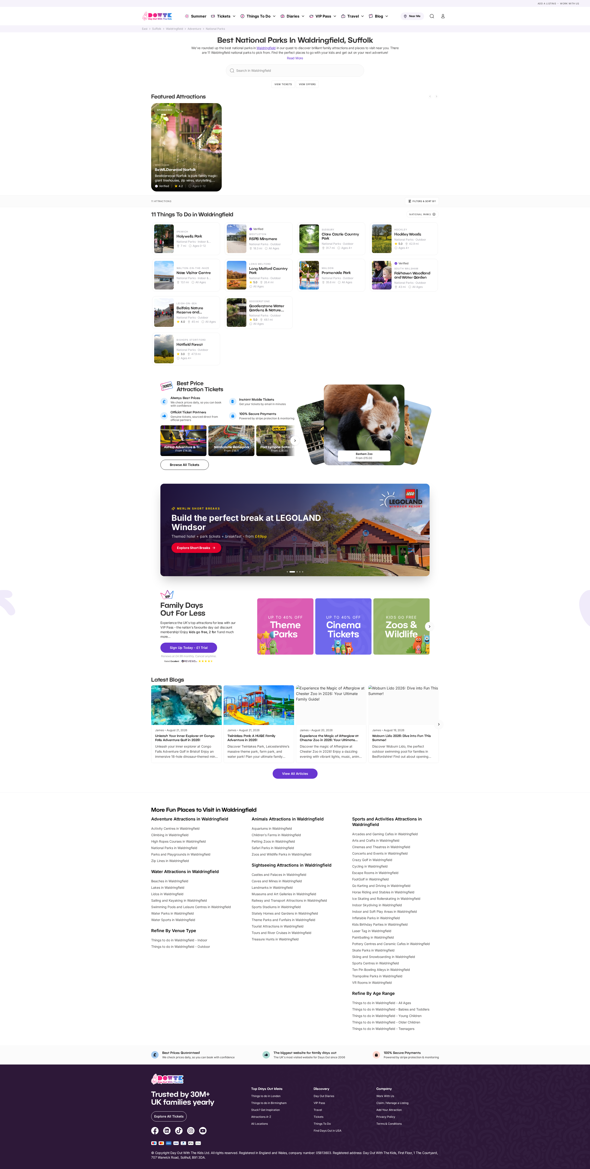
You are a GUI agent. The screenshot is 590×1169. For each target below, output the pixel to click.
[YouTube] (202, 1131)
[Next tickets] (295, 440)
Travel (353, 16)
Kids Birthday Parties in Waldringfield (380, 924)
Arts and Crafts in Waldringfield (375, 840)
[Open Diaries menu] (303, 16)
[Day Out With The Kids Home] (157, 16)
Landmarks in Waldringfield (272, 887)
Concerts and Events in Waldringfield (380, 853)
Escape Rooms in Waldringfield (375, 873)
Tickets (223, 16)
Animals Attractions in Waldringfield (288, 819)
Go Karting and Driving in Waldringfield (381, 886)
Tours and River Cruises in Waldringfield (281, 933)
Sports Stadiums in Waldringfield (276, 907)
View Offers (307, 84)
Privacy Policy (385, 1116)
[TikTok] (179, 1131)
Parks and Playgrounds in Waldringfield (180, 854)
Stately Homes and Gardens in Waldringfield (285, 913)
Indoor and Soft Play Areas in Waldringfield (384, 911)
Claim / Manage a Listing (392, 1103)
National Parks (215, 28)
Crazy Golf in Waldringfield (372, 860)
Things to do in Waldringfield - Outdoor (180, 946)
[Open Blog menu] (387, 16)
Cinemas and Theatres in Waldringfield (381, 847)
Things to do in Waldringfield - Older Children (386, 1022)
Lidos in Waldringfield (167, 894)
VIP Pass (323, 16)
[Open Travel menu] (363, 16)
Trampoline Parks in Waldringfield (377, 976)
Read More (295, 58)
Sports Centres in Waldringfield (375, 963)
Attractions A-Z (261, 1116)
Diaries (293, 16)
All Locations (259, 1123)
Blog (379, 16)
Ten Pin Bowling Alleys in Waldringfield (381, 970)
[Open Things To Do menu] (274, 16)
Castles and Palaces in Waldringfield (279, 875)
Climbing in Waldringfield (170, 835)
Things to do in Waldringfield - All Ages (381, 1003)
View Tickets (283, 84)
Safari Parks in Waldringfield (273, 848)
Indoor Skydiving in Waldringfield (377, 905)
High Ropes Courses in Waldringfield (178, 841)
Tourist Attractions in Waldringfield (278, 926)
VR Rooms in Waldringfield (372, 982)
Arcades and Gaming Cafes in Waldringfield (385, 834)
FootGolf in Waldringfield (370, 879)
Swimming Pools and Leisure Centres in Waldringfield (191, 907)
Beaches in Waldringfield (169, 881)
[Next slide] (436, 96)
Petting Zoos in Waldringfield (273, 841)
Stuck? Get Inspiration (265, 1110)
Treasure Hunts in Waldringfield (275, 939)
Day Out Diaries (324, 1096)
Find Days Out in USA (327, 1130)
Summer (198, 16)
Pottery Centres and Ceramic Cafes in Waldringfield (391, 944)
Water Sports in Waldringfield (173, 920)
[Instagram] (191, 1131)
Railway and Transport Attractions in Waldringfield (289, 900)
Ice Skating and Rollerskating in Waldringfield (386, 899)
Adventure (194, 28)
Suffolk (156, 28)
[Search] (432, 16)
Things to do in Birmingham (269, 1103)
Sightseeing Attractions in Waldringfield (291, 865)
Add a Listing (547, 3)
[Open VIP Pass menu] (335, 16)
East (145, 28)
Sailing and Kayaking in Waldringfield (179, 900)
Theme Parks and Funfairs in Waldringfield (283, 920)
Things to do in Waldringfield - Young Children (387, 1016)
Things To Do (259, 16)
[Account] (443, 16)
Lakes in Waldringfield (167, 887)
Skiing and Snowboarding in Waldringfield (383, 957)
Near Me (414, 16)
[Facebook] (155, 1131)
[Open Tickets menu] (234, 16)
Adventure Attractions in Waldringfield (189, 819)
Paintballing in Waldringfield (373, 937)
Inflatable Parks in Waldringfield (376, 918)
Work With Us (569, 3)
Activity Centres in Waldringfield (175, 828)
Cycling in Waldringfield (370, 866)
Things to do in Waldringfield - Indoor (179, 940)
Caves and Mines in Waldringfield (277, 881)
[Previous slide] (430, 96)
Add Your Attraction (389, 1110)
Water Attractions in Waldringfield (185, 871)
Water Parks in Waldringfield (172, 913)
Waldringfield (174, 28)
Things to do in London (265, 1096)
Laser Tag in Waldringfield (371, 931)
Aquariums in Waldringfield (272, 828)
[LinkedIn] (167, 1131)
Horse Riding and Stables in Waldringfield (383, 892)
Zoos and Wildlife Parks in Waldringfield (281, 854)
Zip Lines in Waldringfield (170, 861)
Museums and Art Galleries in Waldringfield (284, 894)
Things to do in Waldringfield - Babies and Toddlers (390, 1009)
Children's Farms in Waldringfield (276, 835)
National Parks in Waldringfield (174, 848)
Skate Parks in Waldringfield (373, 950)
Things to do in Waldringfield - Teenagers (383, 1029)
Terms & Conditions (389, 1123)
